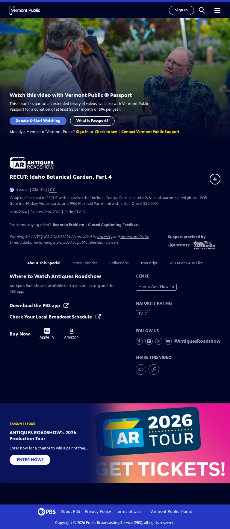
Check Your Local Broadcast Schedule (51, 317)
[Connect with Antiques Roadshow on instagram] (148, 341)
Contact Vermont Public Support (150, 131)
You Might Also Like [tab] (186, 263)
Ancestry (104, 236)
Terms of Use (128, 511)
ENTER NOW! (30, 459)
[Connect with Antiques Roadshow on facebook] (139, 341)
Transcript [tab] (149, 263)
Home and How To (156, 286)
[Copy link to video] (154, 369)
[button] (202, 10)
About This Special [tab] (43, 263)
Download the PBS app (35, 305)
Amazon (71, 334)
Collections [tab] (118, 263)
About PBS (70, 511)
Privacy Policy (98, 511)
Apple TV (47, 334)
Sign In (181, 10)
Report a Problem (68, 224)
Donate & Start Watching (38, 120)
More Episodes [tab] (84, 263)
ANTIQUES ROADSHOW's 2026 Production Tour (43, 435)
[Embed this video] (141, 369)
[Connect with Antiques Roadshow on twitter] (158, 341)
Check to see (106, 131)
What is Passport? (92, 120)
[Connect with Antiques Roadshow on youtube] (168, 341)
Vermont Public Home (171, 511)
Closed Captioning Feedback (114, 224)
